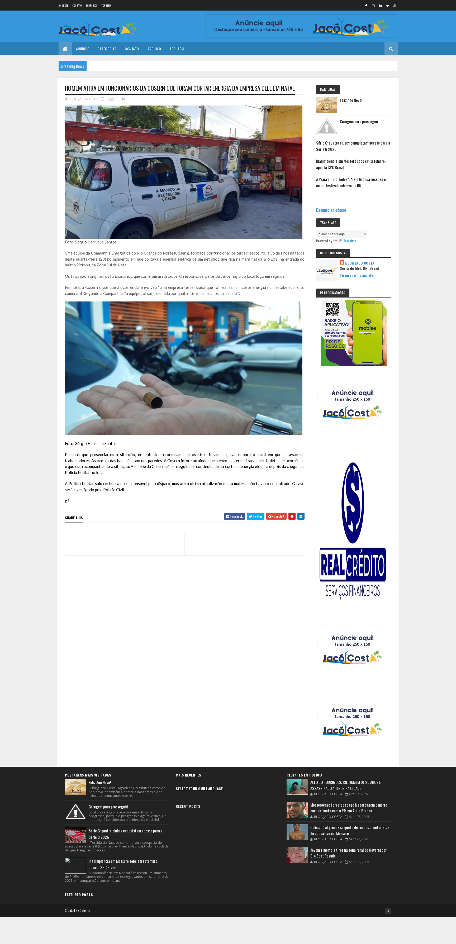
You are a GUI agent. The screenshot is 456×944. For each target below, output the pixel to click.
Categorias (106, 48)
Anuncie (63, 5)
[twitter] (388, 5)
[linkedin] (380, 5)
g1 (67, 500)
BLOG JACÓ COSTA (359, 263)
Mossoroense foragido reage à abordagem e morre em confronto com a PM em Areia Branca (348, 808)
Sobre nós (92, 5)
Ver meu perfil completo (356, 275)
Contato (77, 5)
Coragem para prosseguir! (359, 121)
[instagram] (373, 5)
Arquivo (154, 48)
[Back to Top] (388, 911)
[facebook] (366, 5)
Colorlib (85, 910)
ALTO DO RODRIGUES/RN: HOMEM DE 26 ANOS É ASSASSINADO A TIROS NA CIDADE (345, 785)
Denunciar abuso (331, 210)
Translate (349, 240)
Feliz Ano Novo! (351, 100)
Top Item (106, 5)
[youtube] (395, 5)
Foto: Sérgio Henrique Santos (91, 443)
